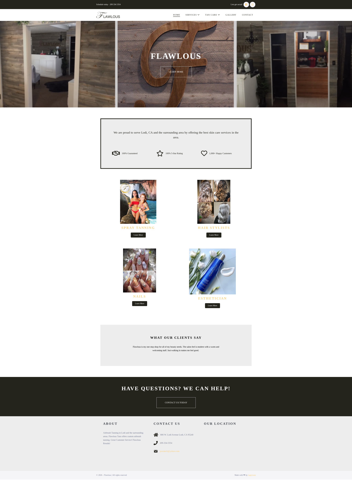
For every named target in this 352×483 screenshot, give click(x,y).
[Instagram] (252, 4)
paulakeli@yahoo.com (169, 451)
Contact (247, 15)
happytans (252, 475)
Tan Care (211, 15)
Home (176, 15)
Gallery (231, 15)
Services (191, 15)
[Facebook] (246, 4)
